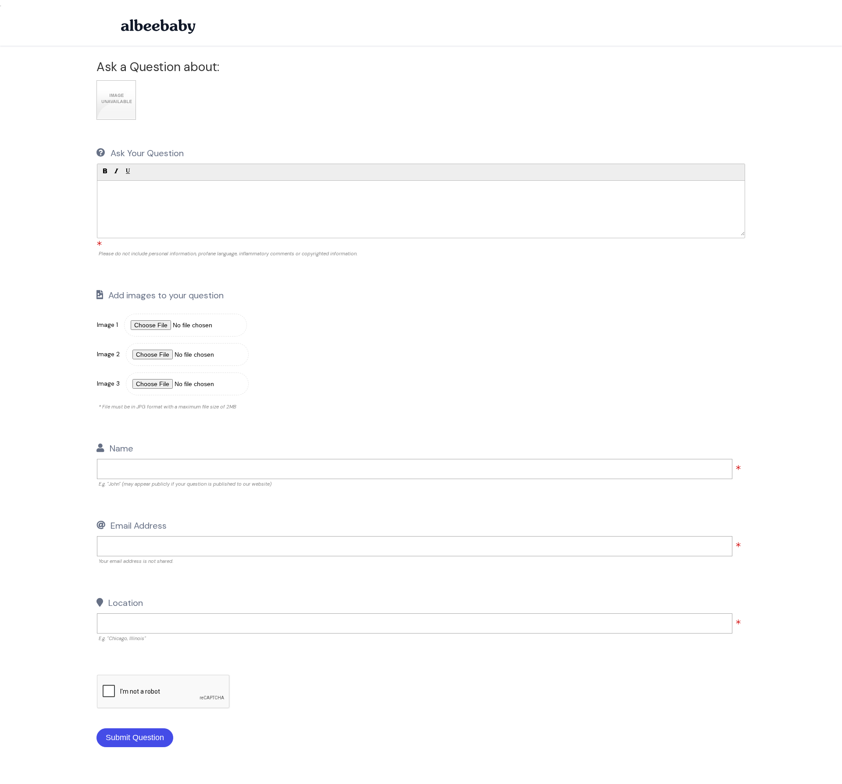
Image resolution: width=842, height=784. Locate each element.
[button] (105, 171)
